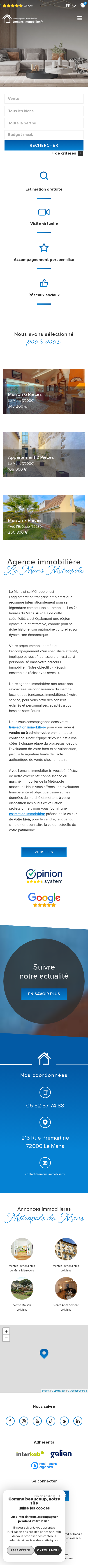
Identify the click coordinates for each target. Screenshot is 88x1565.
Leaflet (45, 1390)
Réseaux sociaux (44, 295)
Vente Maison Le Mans (22, 1307)
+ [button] (6, 1331)
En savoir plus (44, 994)
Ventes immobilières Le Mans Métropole (22, 1268)
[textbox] (44, 111)
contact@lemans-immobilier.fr (45, 1174)
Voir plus (44, 852)
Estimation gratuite (44, 189)
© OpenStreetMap (77, 1390)
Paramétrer (20, 1550)
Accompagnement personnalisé (44, 260)
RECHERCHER (44, 145)
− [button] (6, 1338)
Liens (67, 1538)
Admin (76, 1538)
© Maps (58, 1390)
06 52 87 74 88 (45, 1105)
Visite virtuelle (44, 224)
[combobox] (44, 99)
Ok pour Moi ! (48, 1550)
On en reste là (45, 1496)
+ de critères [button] (67, 153)
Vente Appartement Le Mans (66, 1307)
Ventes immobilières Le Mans (66, 1268)
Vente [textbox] (13, 99)
